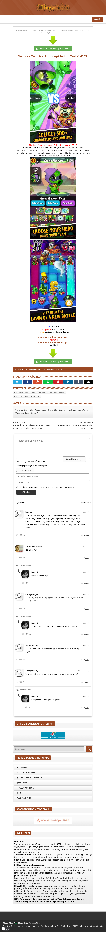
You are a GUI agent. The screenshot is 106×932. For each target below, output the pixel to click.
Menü (97, 19)
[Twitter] (17, 382)
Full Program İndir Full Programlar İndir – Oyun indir (46, 30)
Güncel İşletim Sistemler (30, 778)
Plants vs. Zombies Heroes (26, 393)
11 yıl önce (82, 546)
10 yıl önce (82, 512)
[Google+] (38, 382)
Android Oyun (72, 30)
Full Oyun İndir (26, 788)
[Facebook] (27, 382)
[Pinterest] (58, 382)
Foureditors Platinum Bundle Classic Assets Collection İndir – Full (32, 425)
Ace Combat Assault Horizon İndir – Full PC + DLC (75, 425)
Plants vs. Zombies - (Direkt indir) (54, 48)
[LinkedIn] (68, 382)
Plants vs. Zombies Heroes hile (28, 396)
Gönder (26, 492)
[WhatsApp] (48, 382)
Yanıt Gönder (72, 459)
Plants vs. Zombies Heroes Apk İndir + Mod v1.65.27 (46, 33)
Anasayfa (22, 767)
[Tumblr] (78, 382)
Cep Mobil (22, 783)
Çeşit (19, 793)
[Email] (88, 382)
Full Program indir (27, 772)
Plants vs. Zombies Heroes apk (53, 393)
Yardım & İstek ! (24, 798)
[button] (5, 929)
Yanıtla (86, 536)
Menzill (20, 370)
